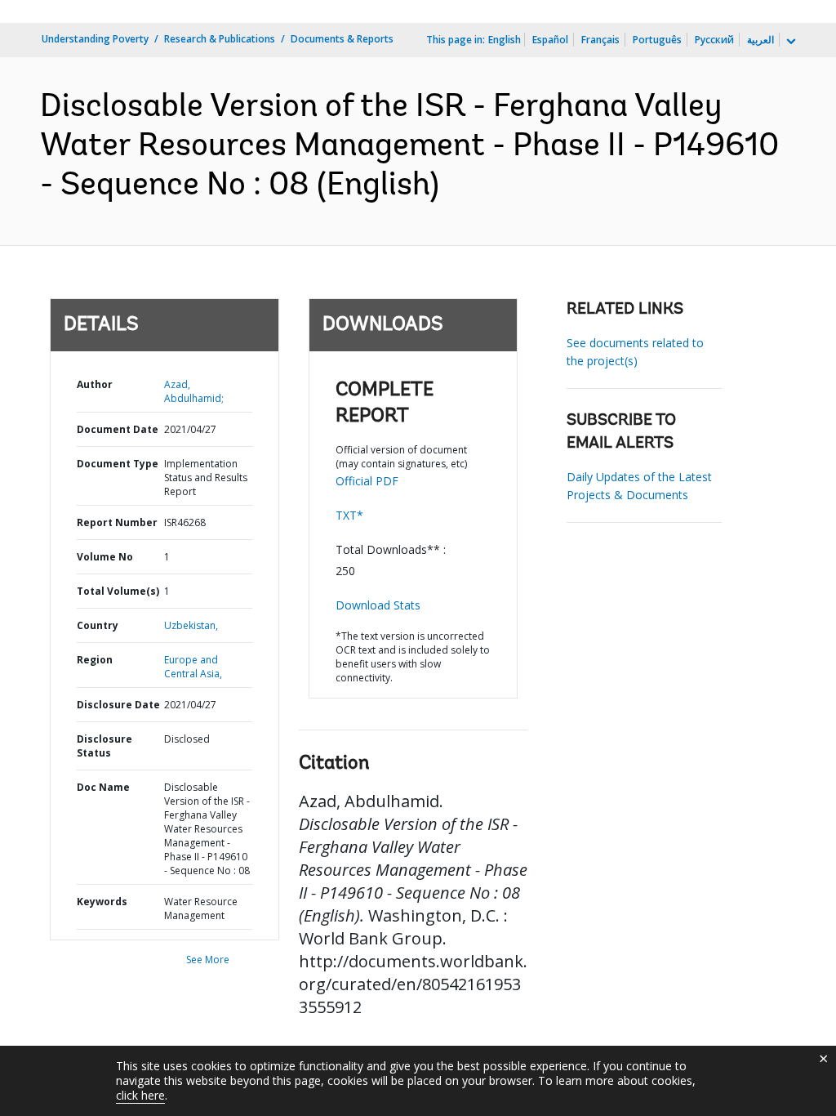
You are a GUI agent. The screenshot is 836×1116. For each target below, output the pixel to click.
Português (657, 40)
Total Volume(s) (118, 591)
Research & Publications (219, 39)
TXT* (349, 515)
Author (95, 384)
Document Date (117, 429)
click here (140, 1095)
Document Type (117, 464)
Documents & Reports (342, 39)
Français (600, 40)
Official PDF (367, 481)
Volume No (105, 557)
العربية (760, 40)
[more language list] (789, 42)
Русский (714, 40)
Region (95, 660)
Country (97, 625)
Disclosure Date (118, 705)
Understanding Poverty (95, 39)
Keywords (102, 901)
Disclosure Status (104, 746)
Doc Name (103, 787)
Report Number (117, 522)
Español (550, 40)
